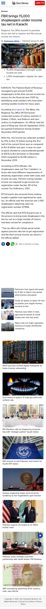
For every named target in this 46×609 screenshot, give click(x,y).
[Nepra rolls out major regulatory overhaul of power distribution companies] (7, 326)
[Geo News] (20, 3)
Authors (32, 601)
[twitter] (8, 244)
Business (4, 11)
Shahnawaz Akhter (12, 41)
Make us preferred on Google (29, 244)
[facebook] (3, 244)
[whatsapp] (12, 244)
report (19, 109)
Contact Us (23, 601)
